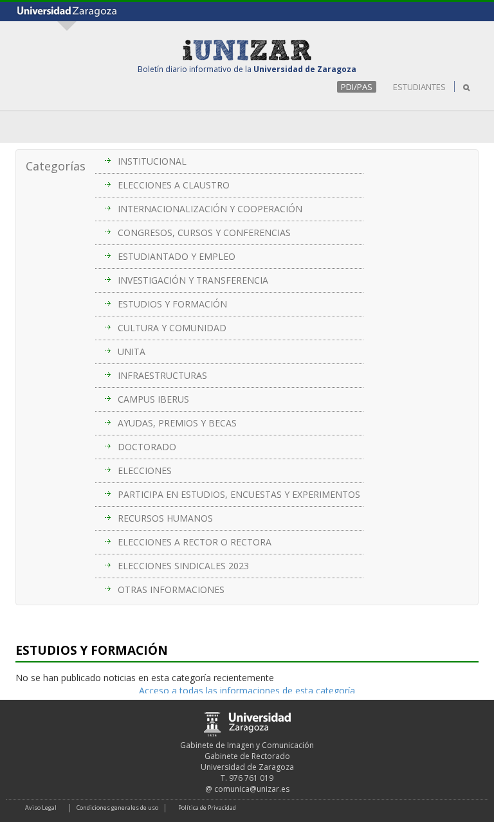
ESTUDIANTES (419, 87)
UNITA (131, 351)
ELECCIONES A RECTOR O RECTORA (194, 542)
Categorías (56, 166)
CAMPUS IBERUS (153, 399)
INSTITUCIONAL (152, 161)
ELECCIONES (145, 470)
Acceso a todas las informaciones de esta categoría (247, 690)
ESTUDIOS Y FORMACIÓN (172, 304)
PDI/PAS (356, 87)
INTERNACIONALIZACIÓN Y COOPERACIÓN (210, 209)
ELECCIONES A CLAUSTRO (174, 185)
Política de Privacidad (207, 807)
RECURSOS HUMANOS (165, 518)
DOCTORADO (147, 447)
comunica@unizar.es (251, 788)
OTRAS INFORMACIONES (171, 589)
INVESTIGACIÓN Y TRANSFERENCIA (193, 280)
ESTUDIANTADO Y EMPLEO (176, 256)
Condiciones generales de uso (117, 807)
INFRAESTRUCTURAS (162, 375)
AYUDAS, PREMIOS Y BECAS (177, 423)
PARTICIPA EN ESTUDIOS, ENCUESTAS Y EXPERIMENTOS (239, 494)
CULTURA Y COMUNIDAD (172, 328)
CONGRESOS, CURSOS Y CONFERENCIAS (204, 232)
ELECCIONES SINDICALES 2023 (183, 566)
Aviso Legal (41, 807)
